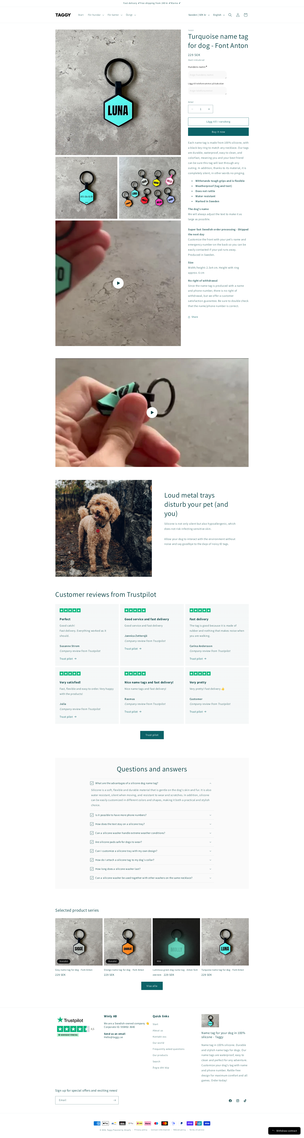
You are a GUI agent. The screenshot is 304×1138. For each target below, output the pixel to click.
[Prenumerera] (114, 1100)
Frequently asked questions (169, 1049)
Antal (190, 102)
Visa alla (152, 986)
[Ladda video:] (152, 412)
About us (158, 1030)
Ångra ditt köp (161, 1067)
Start (155, 1024)
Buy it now (218, 131)
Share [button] (195, 316)
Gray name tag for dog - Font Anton (73, 970)
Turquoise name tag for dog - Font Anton (222, 970)
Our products (160, 1055)
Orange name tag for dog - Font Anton (124, 970)
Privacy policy (140, 1129)
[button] (96, 14)
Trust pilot (66, 659)
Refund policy (179, 1129)
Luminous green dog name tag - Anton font (175, 970)
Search (156, 1061)
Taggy (110, 1130)
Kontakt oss (159, 1036)
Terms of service (196, 1129)
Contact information (160, 1129)
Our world (158, 1042)
